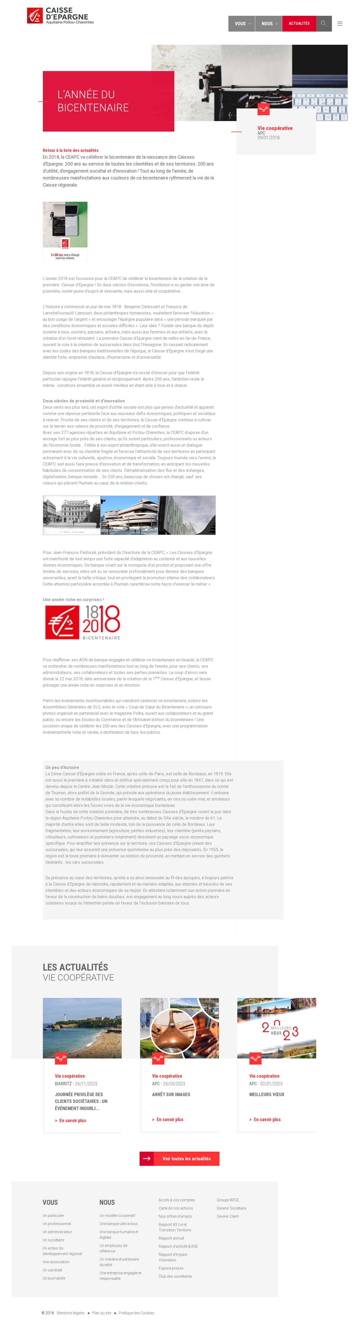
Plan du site (101, 1313)
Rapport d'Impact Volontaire (173, 1257)
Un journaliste (54, 1278)
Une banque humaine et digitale (119, 1235)
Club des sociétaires (175, 1276)
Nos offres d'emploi (175, 1216)
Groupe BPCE (228, 1200)
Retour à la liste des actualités (71, 150)
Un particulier (53, 1215)
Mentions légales (71, 1313)
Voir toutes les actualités (187, 1158)
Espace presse (171, 1268)
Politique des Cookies (136, 1313)
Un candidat (52, 1270)
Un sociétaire (53, 1240)
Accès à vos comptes (177, 1200)
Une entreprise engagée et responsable (120, 1276)
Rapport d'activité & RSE (178, 1246)
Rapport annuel (171, 1238)
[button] (241, 24)
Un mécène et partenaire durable (119, 1262)
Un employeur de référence (113, 1248)
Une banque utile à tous (119, 1224)
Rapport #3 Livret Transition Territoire (175, 1227)
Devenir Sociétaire (231, 1208)
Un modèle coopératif (117, 1215)
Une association (56, 1262)
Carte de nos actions (176, 1208)
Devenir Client (228, 1216)
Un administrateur (57, 1232)
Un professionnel (57, 1224)
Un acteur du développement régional (62, 1251)
